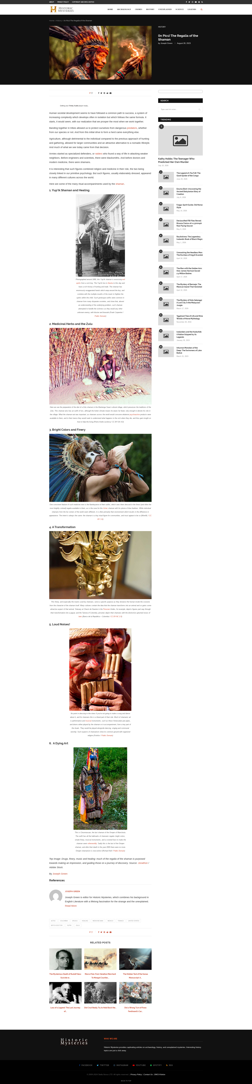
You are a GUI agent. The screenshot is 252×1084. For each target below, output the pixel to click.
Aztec (53, 921)
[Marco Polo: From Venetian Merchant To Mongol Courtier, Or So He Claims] (100, 959)
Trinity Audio (73, 106)
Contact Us (148, 1074)
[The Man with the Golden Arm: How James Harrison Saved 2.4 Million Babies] (166, 272)
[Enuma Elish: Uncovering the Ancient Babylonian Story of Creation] (166, 193)
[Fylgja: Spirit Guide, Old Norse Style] (166, 209)
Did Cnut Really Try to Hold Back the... (100, 1008)
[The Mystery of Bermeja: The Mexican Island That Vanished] (166, 288)
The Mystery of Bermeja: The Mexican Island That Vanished (189, 285)
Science (180, 9)
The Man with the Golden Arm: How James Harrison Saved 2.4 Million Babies (189, 271)
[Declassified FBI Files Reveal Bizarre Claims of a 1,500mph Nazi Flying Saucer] (166, 225)
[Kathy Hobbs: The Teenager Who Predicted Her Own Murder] (180, 141)
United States (133, 921)
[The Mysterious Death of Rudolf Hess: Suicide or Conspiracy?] (65, 959)
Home (110, 9)
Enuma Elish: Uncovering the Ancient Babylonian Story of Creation (189, 191)
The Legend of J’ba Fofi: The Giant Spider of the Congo (188, 174)
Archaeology (124, 9)
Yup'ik (69, 925)
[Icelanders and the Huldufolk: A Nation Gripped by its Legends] (166, 336)
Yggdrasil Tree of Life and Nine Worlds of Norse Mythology (190, 317)
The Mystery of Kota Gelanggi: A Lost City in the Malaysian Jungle (189, 302)
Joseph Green (166, 43)
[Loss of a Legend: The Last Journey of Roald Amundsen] (65, 992)
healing (85, 921)
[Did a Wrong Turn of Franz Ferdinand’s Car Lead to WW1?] (135, 992)
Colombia (64, 921)
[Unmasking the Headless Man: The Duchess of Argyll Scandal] (166, 256)
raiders (98, 153)
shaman (120, 184)
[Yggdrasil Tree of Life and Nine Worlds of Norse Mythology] (166, 320)
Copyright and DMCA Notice (83, 2)
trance (121, 921)
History (150, 9)
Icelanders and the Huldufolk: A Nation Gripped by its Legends (189, 334)
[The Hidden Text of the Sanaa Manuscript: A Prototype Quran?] (135, 959)
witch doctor (56, 925)
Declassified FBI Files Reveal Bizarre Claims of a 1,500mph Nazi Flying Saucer (189, 223)
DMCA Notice (159, 1074)
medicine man (98, 921)
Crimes (138, 9)
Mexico (110, 921)
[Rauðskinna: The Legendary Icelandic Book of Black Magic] (166, 240)
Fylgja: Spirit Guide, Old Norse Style (190, 206)
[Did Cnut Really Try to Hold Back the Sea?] (100, 992)
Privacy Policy (63, 2)
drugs (74, 921)
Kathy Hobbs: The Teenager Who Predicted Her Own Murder (176, 160)
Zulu (78, 925)
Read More (71, 906)
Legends (192, 9)
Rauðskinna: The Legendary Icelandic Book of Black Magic (190, 238)
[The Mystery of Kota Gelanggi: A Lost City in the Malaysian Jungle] (166, 304)
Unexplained (165, 9)
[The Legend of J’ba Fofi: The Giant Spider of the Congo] (166, 177)
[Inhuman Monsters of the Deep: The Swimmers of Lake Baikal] (166, 352)
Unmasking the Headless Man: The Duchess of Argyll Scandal (190, 253)
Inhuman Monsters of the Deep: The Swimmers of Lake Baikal (189, 350)
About (51, 2)
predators (132, 128)
